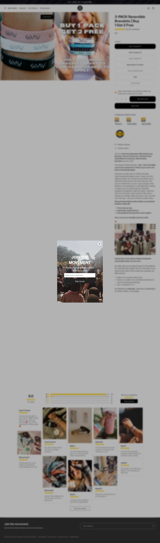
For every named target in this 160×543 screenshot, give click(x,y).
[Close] (99, 243)
